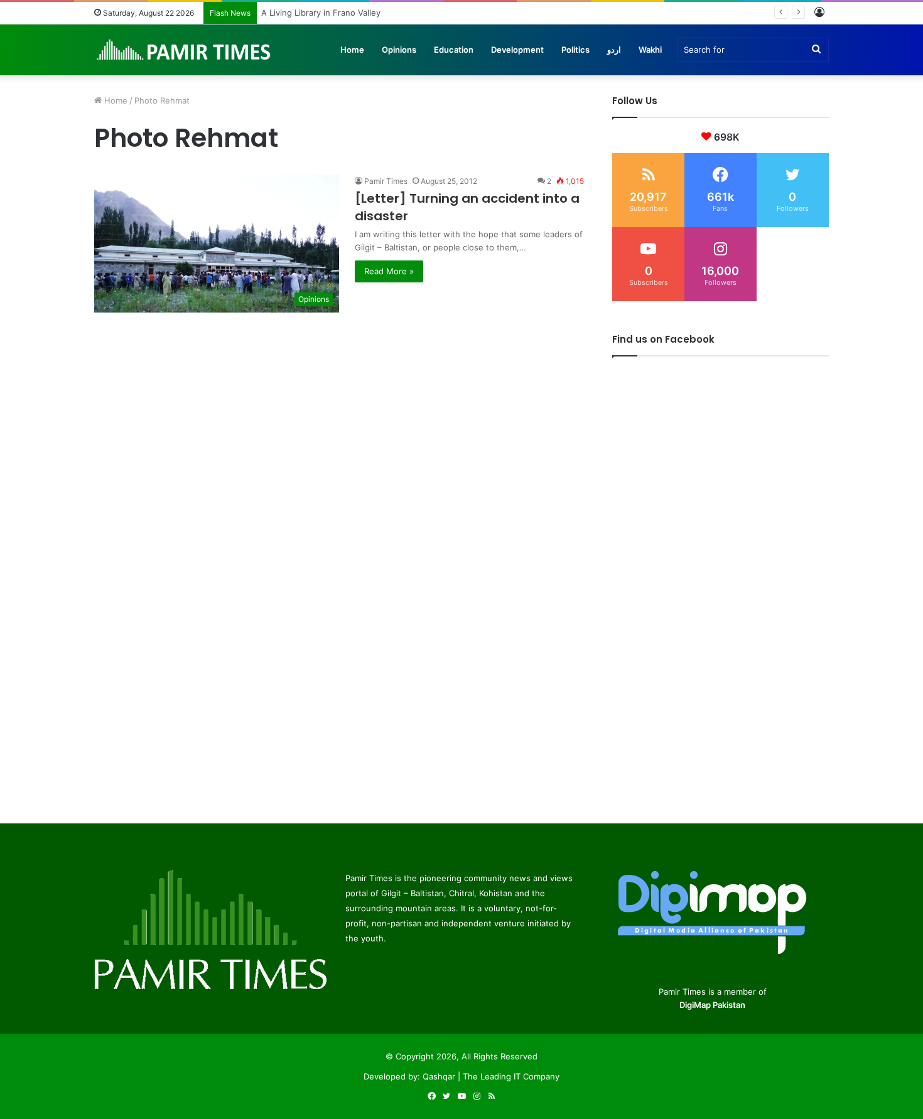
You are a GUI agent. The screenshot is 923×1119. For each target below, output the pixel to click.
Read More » (389, 271)
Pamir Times (386, 181)
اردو (614, 50)
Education (453, 50)
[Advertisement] (339, 400)
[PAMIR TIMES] (184, 49)
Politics (575, 50)
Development (517, 50)
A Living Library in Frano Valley (322, 13)
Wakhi (650, 50)
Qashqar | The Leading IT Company (491, 1076)
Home (352, 50)
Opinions (399, 50)
